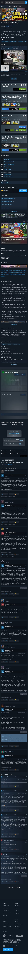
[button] (3, 6)
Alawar (7, 26)
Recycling (17, 913)
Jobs (16, 908)
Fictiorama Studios (10, 25)
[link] (14, 109)
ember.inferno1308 (8, 751)
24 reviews (6, 472)
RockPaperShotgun (4, 258)
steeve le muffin (8, 501)
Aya (5, 704)
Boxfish (6, 528)
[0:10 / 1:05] (14, 57)
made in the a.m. (8, 622)
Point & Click (5, 41)
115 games (6, 502)
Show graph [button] (22, 456)
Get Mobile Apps (8, 949)
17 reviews (6, 562)
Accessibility (6, 924)
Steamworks (6, 910)
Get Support (17, 926)
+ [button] (25, 41)
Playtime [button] (12, 453)
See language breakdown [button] (4, 425)
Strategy (21, 41)
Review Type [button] (4, 450)
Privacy (4, 921)
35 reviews (12, 706)
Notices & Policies (7, 926)
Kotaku (2, 253)
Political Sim (13, 41)
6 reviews (12, 502)
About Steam (6, 905)
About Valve (17, 905)
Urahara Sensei (7, 666)
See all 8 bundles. (5, 155)
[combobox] (15, 2)
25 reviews (13, 647)
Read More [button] (23, 588)
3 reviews (6, 752)
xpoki (5, 560)
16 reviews (6, 529)
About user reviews (14, 425)
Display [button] (18, 453)
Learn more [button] (23, 190)
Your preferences (23, 425)
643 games (6, 647)
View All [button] (24, 221)
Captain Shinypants (9, 470)
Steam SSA (5, 908)
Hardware (17, 910)
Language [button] (22, 450)
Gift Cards (5, 915)
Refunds (5, 931)
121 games (6, 706)
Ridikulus (6, 600)
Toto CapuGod (7, 645)
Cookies (4, 928)
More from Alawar (12, 372)
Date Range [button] (4, 453)
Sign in (2, 74)
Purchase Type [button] (13, 450)
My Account (17, 928)
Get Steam (17, 921)
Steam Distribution (7, 913)
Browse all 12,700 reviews (14, 887)
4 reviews (6, 623)
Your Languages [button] (8, 460)
